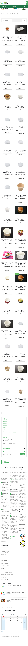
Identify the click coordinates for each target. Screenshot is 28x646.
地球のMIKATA (4, 560)
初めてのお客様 (4, 563)
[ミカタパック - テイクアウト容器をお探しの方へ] (4, 3)
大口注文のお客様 (5, 566)
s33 (16, 103)
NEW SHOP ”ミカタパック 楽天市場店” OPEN (15, 592)
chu (15, 36)
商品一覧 (4, 6)
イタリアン (5, 36)
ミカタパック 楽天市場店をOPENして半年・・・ (15, 585)
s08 (21, 58)
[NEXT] (26, 614)
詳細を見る (7, 44)
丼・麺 (21, 239)
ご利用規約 (3, 577)
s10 (16, 36)
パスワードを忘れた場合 (6, 572)
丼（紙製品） (25, 239)
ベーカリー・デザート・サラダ (11, 103)
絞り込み (22, 454)
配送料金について (5, 568)
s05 (7, 58)
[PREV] (2, 614)
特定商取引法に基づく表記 (7, 574)
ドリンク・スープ (9, 36)
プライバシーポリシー (6, 579)
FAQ (24, 6)
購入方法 (14, 6)
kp (1, 36)
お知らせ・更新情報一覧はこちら (8, 607)
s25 (2, 36)
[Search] (27, 3)
